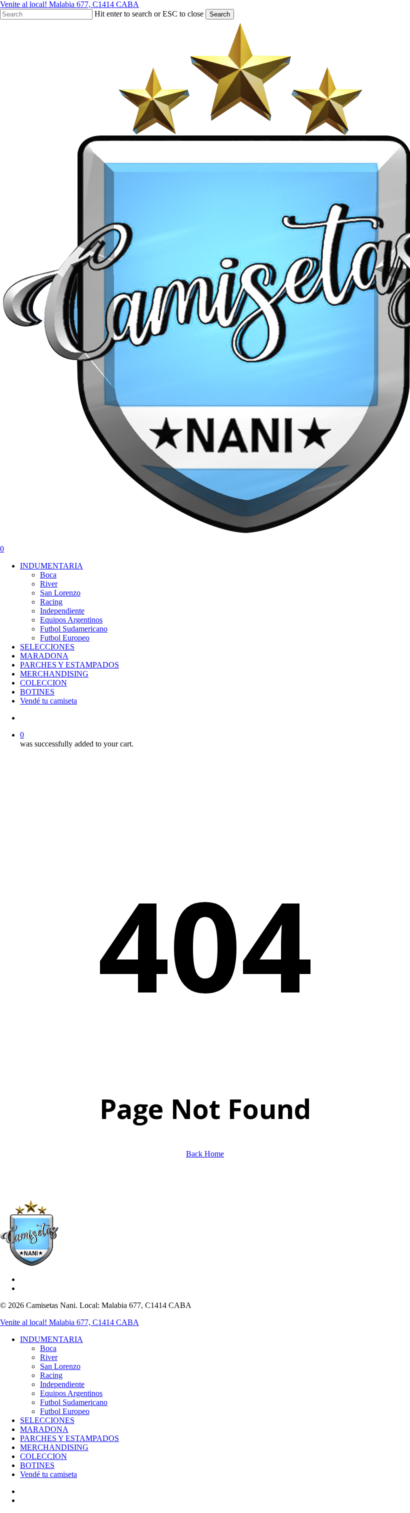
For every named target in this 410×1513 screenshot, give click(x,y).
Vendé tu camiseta (48, 1474)
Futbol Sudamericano (74, 1402)
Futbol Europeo (65, 1411)
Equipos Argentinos (71, 1393)
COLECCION (43, 1456)
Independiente (62, 1384)
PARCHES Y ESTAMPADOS (69, 1438)
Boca (48, 1348)
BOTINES (37, 1465)
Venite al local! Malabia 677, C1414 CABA (69, 4)
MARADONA (44, 1429)
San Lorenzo (60, 1366)
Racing (51, 1375)
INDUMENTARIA (51, 1339)
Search (220, 14)
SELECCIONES (47, 1420)
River (49, 1357)
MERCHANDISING (54, 1447)
